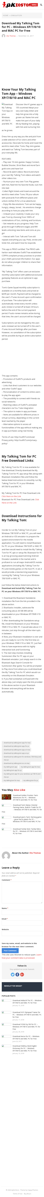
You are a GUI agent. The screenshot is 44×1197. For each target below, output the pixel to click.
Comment (6, 880)
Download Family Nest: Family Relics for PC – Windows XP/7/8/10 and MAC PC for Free (27, 831)
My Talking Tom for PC (30, 780)
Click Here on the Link (11, 496)
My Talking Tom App (10, 767)
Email (5, 919)
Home (5, 15)
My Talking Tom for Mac (12, 780)
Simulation (16, 15)
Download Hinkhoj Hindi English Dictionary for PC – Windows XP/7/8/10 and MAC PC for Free (25, 1048)
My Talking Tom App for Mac (30, 767)
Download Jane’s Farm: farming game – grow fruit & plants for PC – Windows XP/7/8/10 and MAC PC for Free (22, 820)
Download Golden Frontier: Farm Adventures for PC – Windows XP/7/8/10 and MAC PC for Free (25, 797)
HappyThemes (33, 1190)
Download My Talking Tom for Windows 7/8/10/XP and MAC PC (22, 758)
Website (5, 929)
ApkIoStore (15, 1190)
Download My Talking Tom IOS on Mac (17, 763)
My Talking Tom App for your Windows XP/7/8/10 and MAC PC (22, 775)
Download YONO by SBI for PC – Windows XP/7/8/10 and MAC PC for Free (26, 1026)
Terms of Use (17, 1194)
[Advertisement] (22, 62)
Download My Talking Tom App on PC (16, 753)
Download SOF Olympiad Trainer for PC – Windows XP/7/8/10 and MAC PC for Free (27, 1014)
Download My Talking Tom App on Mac (17, 750)
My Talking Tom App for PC (13, 770)
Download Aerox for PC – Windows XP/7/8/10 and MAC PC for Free (26, 1037)
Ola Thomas (11, 36)
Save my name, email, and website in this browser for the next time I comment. (19, 945)
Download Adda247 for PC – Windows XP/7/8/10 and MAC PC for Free (27, 1001)
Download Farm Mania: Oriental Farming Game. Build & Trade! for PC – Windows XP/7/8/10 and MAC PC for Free (22, 808)
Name (5, 908)
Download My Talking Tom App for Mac (17, 743)
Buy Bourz (27, 1194)
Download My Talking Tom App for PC (16, 746)
